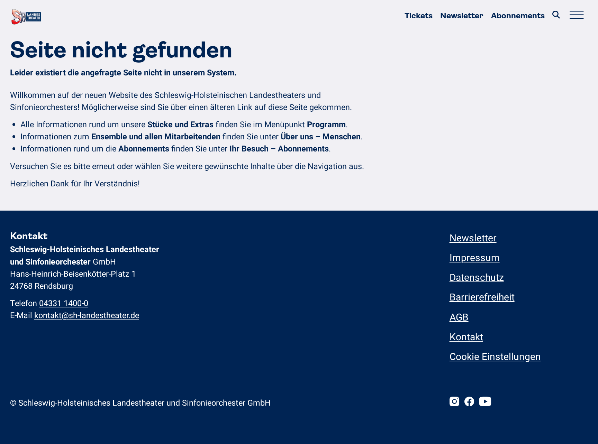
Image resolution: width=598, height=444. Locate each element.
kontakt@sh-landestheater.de (86, 315)
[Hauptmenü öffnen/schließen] (576, 16)
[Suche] (556, 16)
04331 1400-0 (63, 303)
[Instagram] (454, 403)
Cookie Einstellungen (495, 357)
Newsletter (461, 15)
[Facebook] (469, 403)
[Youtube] (485, 403)
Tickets (419, 15)
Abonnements (518, 15)
